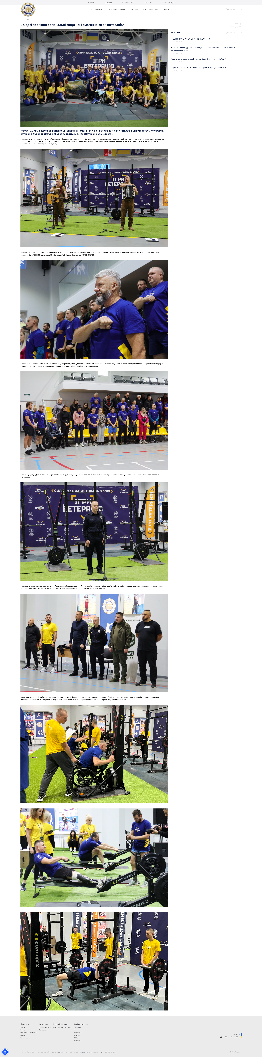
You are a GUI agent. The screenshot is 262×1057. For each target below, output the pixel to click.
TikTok (76, 1038)
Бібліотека (24, 1038)
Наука (22, 1030)
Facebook (77, 1027)
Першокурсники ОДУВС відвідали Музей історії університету (198, 67)
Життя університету (151, 9)
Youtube (77, 1035)
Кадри (22, 1035)
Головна (91, 2)
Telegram (77, 1040)
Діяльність (135, 9)
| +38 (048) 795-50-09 (107, 1052)
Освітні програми (45, 1027)
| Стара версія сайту (85, 1052)
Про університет (97, 9)
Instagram (77, 1032)
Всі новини (175, 33)
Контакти (168, 9)
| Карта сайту (96, 1052)
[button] (5, 1052)
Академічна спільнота (117, 9)
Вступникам (127, 2)
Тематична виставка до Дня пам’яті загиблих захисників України (199, 59)
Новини (109, 2)
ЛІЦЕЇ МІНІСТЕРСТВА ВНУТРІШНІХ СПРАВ (190, 39)
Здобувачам (147, 2)
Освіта (22, 1027)
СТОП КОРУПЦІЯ (168, 2)
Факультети (43, 1030)
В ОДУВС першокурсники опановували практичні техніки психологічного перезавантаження (203, 48)
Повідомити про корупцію (62, 1027)
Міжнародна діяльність (28, 1032)
